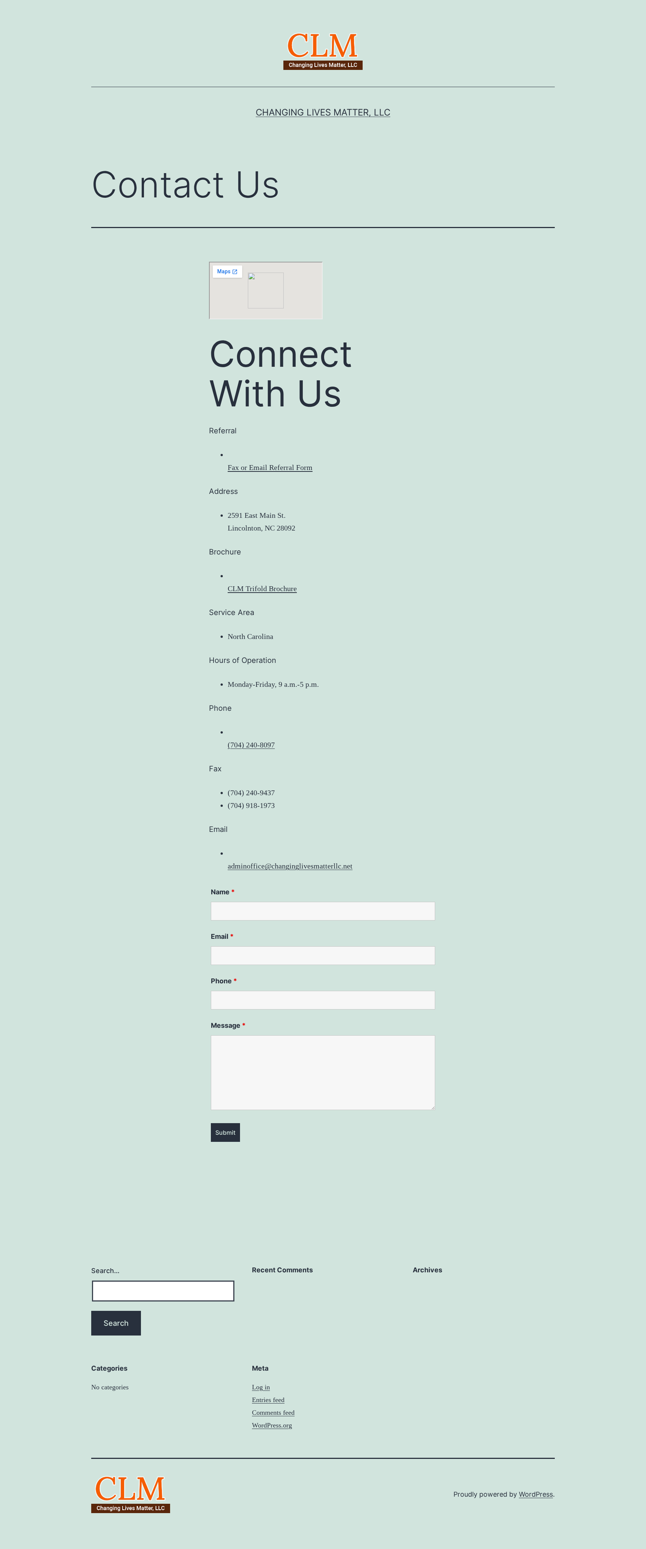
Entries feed (268, 1400)
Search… (105, 1271)
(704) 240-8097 (251, 745)
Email (222, 936)
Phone (224, 981)
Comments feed (273, 1412)
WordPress (536, 1494)
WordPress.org (272, 1425)
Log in (261, 1387)
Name (223, 892)
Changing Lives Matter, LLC (323, 112)
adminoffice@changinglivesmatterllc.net (290, 866)
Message (228, 1025)
